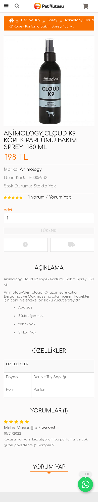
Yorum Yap (60, 197)
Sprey (52, 20)
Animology (31, 169)
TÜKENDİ (49, 231)
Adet (8, 210)
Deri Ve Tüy (30, 20)
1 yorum (36, 197)
